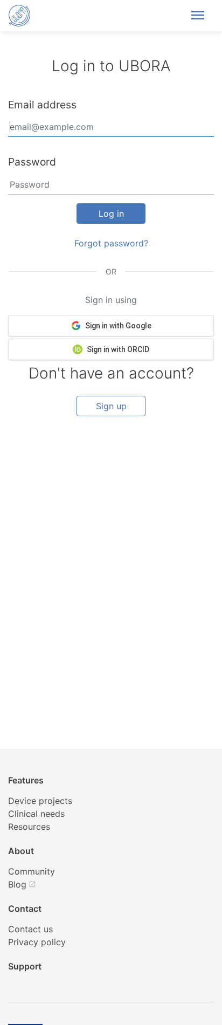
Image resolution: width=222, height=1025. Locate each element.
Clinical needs (36, 813)
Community (31, 871)
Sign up (111, 406)
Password (32, 161)
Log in (111, 213)
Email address (42, 104)
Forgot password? (111, 243)
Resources (29, 826)
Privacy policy (37, 942)
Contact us (30, 929)
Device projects (40, 800)
